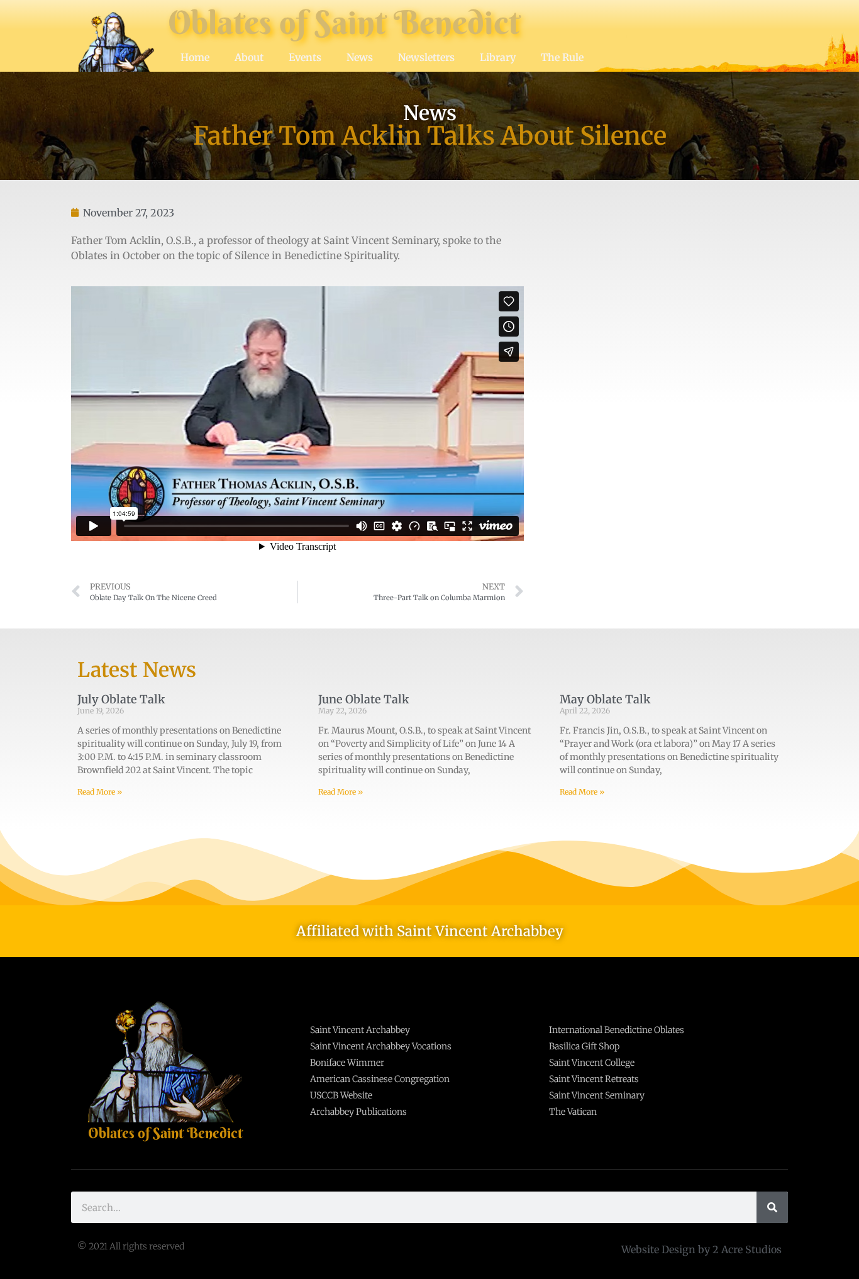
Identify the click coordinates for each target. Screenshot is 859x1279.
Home (194, 57)
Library (498, 57)
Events (305, 57)
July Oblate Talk (121, 699)
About (249, 57)
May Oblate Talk (605, 699)
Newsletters (426, 57)
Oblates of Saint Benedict (344, 22)
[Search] (772, 1207)
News (359, 57)
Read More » (99, 791)
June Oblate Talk (363, 699)
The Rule (562, 57)
